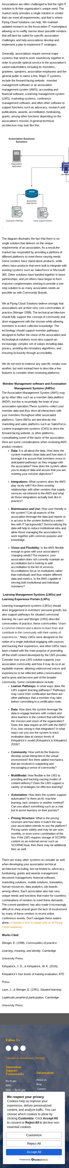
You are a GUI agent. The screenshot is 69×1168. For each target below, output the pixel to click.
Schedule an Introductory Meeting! (25, 1058)
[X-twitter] (23, 1048)
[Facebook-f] (8, 1048)
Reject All (34, 1143)
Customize (34, 1135)
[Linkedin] (15, 1048)
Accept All (34, 1152)
